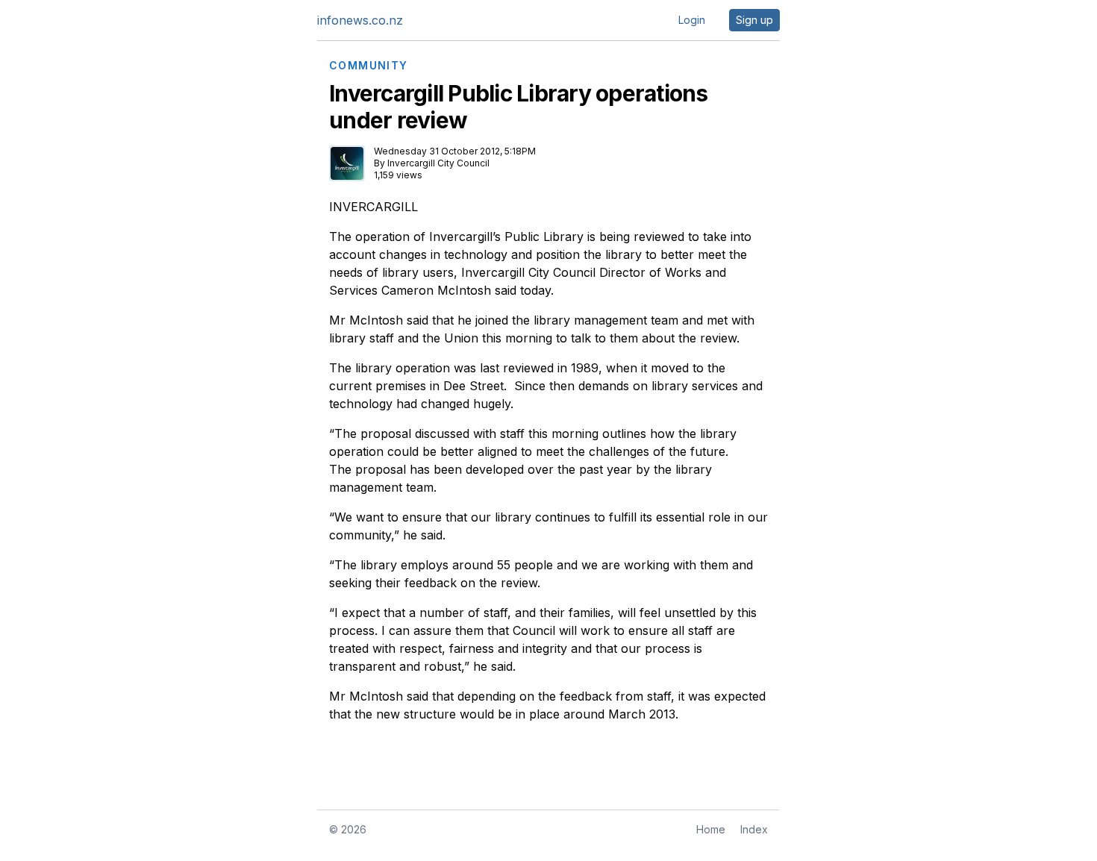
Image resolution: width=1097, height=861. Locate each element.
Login (691, 19)
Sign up (754, 19)
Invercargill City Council (438, 163)
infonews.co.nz (360, 20)
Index (754, 829)
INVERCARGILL (373, 206)
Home (710, 829)
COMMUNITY (368, 65)
